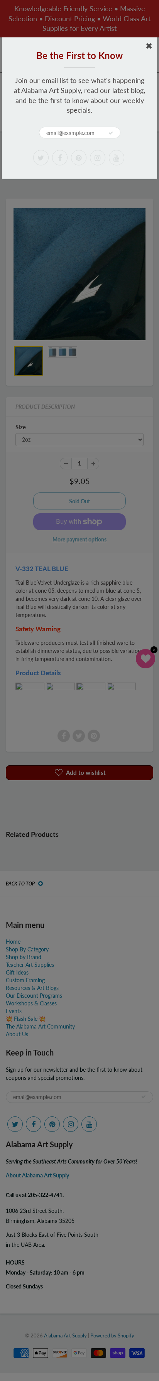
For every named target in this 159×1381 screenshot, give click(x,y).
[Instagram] (97, 157)
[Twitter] (41, 157)
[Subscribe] (110, 133)
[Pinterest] (78, 157)
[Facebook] (60, 157)
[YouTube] (116, 157)
